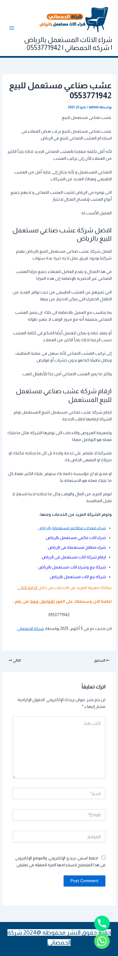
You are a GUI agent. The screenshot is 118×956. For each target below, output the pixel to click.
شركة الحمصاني (30, 628)
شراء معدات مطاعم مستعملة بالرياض (72, 528)
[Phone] (102, 923)
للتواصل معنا (42, 601)
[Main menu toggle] (12, 28)
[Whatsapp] (102, 941)
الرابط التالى (27, 587)
